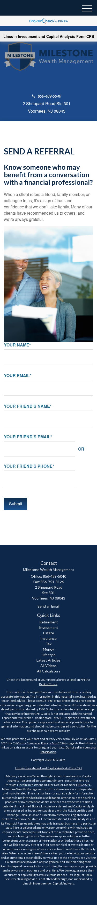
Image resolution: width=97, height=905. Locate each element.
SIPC (88, 784)
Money (48, 649)
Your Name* (17, 345)
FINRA (80, 784)
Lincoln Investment (30, 784)
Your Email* (17, 375)
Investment (48, 627)
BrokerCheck (48, 684)
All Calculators (48, 671)
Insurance (48, 638)
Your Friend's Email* (28, 437)
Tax (48, 644)
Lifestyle (49, 654)
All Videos (48, 665)
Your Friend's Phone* (29, 466)
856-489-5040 (49, 96)
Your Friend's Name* (27, 406)
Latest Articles (48, 660)
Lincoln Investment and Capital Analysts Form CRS (48, 36)
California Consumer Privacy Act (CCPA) (39, 743)
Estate (48, 633)
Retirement (48, 622)
